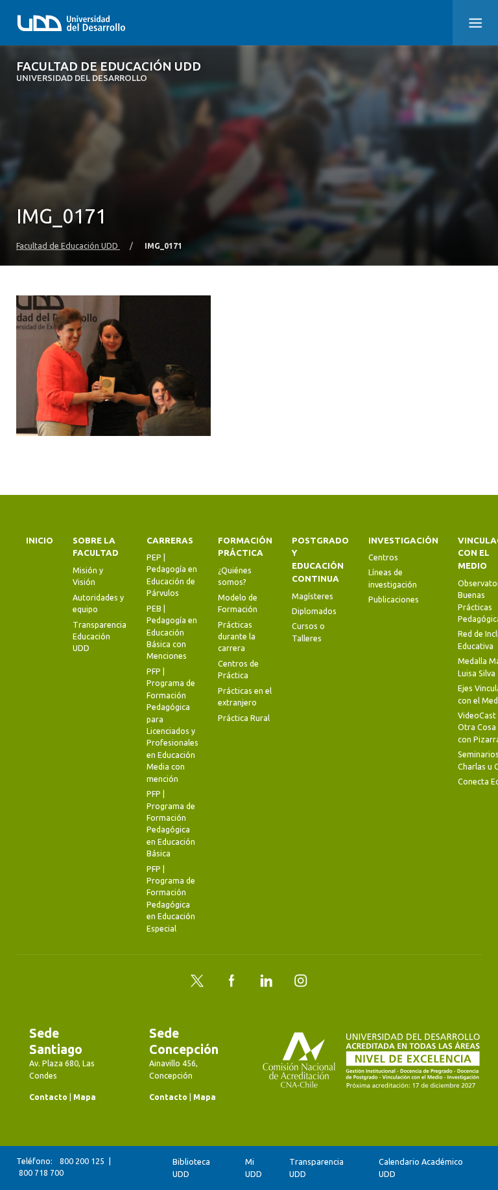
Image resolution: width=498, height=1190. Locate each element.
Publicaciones (393, 599)
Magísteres (312, 596)
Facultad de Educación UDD (108, 72)
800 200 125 (82, 1161)
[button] (475, 22)
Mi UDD (253, 1167)
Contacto (48, 1097)
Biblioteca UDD (191, 1167)
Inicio (39, 540)
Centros (383, 557)
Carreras (170, 540)
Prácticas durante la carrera (236, 637)
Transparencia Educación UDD (99, 637)
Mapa (84, 1097)
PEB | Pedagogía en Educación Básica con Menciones (172, 632)
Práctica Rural (244, 718)
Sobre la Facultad (96, 547)
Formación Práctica (245, 547)
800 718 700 (41, 1173)
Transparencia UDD (316, 1167)
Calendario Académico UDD (421, 1167)
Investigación (403, 540)
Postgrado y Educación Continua (320, 560)
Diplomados (314, 611)
